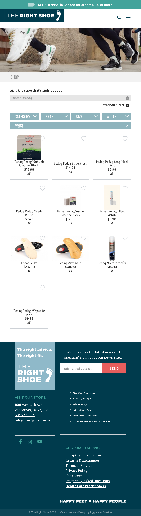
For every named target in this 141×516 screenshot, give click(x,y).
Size (79, 116)
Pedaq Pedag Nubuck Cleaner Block (29, 163)
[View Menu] (128, 18)
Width (111, 116)
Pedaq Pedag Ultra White (112, 213)
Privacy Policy (77, 471)
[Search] (119, 18)
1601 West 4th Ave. (29, 405)
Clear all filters (114, 105)
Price (19, 126)
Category (22, 116)
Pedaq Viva (29, 262)
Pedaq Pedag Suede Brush (29, 213)
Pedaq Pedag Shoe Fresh (70, 163)
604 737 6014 (25, 415)
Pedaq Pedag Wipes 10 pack (29, 312)
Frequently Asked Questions (88, 481)
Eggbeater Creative (101, 512)
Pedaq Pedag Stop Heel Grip (112, 163)
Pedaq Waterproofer (111, 262)
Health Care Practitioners (86, 486)
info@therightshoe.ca (32, 420)
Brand (50, 116)
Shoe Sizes (74, 476)
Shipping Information (83, 455)
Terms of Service (79, 466)
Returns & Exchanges (83, 460)
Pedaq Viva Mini (70, 262)
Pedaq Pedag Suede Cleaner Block (70, 213)
